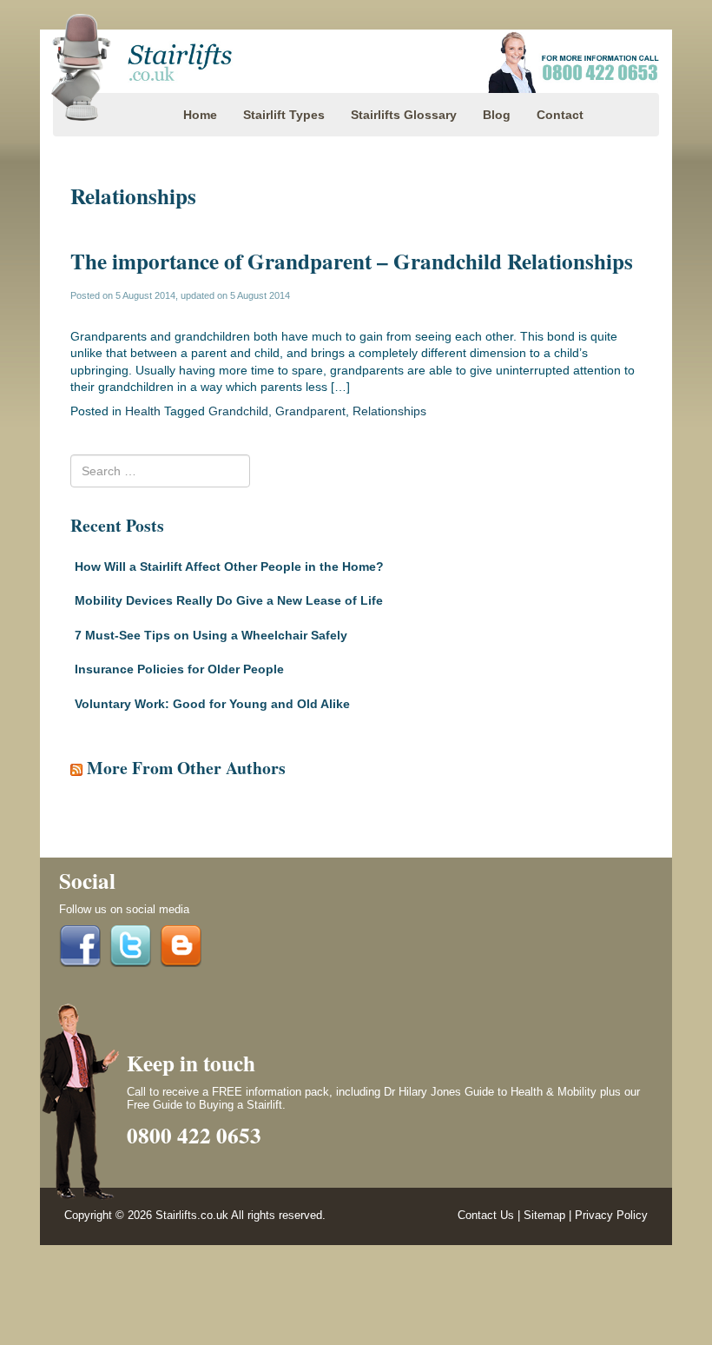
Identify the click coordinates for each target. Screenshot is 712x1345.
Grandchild (238, 411)
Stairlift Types (284, 115)
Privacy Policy (611, 1215)
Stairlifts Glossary (404, 115)
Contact (560, 115)
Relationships (389, 411)
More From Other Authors (186, 767)
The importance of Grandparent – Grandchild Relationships (351, 261)
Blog (497, 115)
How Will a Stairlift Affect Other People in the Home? (229, 566)
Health (143, 411)
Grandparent (310, 411)
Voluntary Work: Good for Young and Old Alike (212, 704)
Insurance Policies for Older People (179, 669)
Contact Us (486, 1215)
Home (200, 115)
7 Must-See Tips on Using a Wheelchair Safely (211, 635)
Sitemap (544, 1215)
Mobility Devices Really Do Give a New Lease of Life (229, 600)
